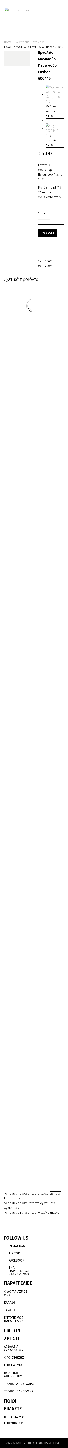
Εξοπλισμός (47, 874)
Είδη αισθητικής (47, 868)
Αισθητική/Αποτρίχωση (21, 468)
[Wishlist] (56, 10)
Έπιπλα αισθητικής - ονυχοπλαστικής (47, 880)
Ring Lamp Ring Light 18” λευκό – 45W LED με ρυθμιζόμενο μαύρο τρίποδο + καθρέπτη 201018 (49, 926)
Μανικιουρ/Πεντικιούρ (30, 42)
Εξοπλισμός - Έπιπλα (46, 877)
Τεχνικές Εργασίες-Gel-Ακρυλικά (47, 1136)
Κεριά (21, 471)
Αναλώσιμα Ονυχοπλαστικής (46, 1126)
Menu (7, 29)
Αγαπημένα (11, 1208)
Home (8, 42)
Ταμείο (18, 1198)
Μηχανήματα (21, 1095)
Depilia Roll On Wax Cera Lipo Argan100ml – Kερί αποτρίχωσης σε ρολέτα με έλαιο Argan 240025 (23, 712)
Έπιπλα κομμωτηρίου (47, 886)
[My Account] (50, 10)
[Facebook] (55, 265)
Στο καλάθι (47, 233)
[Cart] (62, 10)
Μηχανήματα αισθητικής (47, 895)
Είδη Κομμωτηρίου (47, 870)
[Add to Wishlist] (42, 250)
